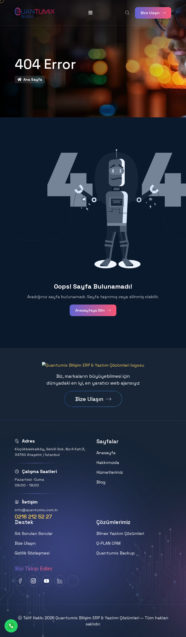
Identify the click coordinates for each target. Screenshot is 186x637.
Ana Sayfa (32, 79)
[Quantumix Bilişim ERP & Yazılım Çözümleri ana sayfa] (35, 12)
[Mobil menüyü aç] (90, 12)
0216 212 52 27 (33, 516)
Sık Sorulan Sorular (34, 533)
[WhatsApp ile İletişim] (11, 625)
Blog (100, 482)
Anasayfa (105, 452)
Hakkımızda (107, 462)
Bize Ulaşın (150, 12)
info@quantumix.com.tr (36, 510)
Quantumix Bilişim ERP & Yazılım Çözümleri (97, 617)
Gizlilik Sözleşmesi (32, 553)
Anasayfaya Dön (90, 310)
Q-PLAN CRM (108, 543)
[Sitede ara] (127, 13)
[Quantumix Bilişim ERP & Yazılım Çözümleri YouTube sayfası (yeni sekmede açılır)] (46, 580)
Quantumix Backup (115, 553)
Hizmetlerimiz (109, 472)
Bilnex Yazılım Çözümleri (120, 533)
